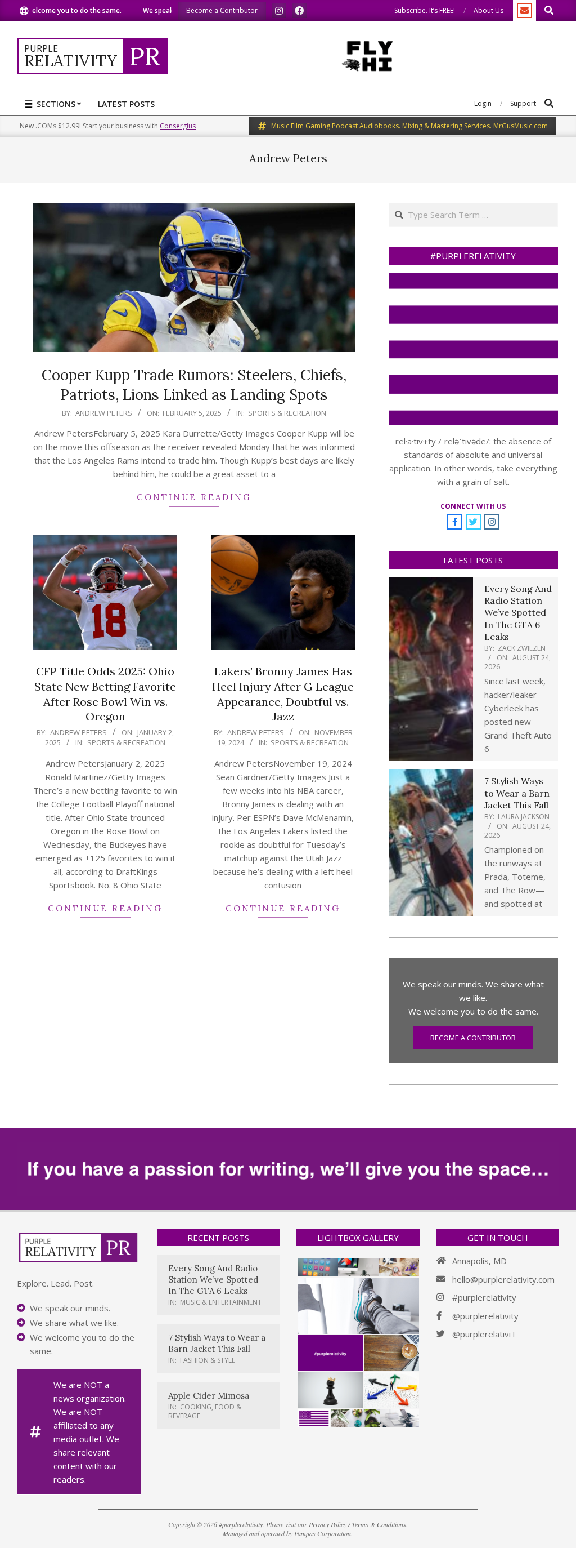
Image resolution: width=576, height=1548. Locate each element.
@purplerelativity (485, 1316)
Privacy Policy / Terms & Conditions (357, 1524)
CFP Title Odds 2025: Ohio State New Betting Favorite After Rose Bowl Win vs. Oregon (105, 693)
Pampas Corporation (322, 1533)
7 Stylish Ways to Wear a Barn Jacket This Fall (517, 793)
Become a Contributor (473, 1038)
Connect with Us (473, 506)
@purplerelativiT (484, 1334)
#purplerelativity (484, 1297)
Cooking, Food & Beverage (204, 1411)
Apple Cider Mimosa (208, 1395)
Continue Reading (194, 497)
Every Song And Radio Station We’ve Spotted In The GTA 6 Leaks (518, 612)
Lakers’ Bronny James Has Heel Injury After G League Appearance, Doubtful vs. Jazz (283, 693)
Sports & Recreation (287, 413)
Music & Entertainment (221, 1302)
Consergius (178, 126)
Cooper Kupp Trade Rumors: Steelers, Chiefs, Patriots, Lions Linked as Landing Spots (194, 385)
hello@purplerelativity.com (503, 1279)
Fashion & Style (207, 1360)
